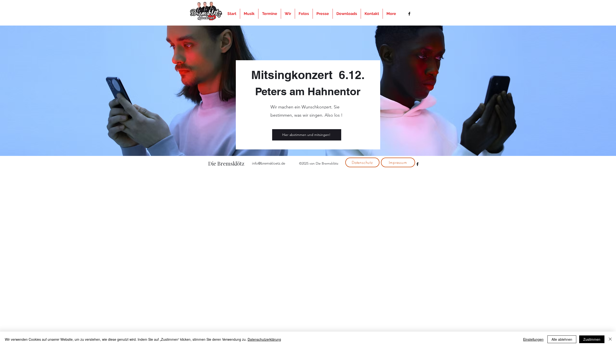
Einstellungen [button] (533, 339)
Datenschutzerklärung (264, 339)
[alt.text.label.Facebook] (409, 13)
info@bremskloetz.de (268, 163)
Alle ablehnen (562, 339)
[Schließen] (610, 339)
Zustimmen (591, 339)
